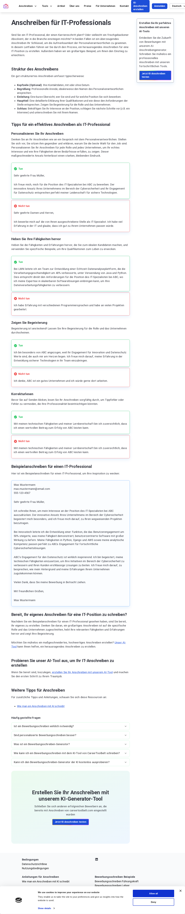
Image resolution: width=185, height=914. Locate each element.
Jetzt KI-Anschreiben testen (70, 821)
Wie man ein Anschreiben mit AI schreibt (41, 706)
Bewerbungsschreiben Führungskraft (117, 881)
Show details (44, 908)
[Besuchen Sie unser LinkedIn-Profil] (129, 860)
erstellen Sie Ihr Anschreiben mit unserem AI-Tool (82, 672)
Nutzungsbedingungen (35, 868)
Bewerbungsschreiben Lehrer (112, 885)
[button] (70, 726)
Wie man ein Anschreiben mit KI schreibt (46, 881)
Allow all (153, 893)
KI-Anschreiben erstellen (140, 6)
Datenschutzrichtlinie (34, 864)
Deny (153, 902)
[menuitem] (28, 6)
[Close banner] (181, 891)
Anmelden (159, 6)
